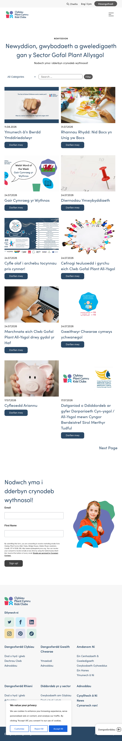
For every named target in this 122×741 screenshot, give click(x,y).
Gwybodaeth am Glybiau (56, 695)
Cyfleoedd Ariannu (20, 405)
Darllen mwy (16, 144)
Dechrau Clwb (13, 661)
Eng (83, 4)
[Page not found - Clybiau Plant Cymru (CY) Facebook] (21, 622)
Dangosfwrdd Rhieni (18, 686)
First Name (10, 525)
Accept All (58, 728)
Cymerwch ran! (87, 705)
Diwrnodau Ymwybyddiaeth (85, 200)
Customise (19, 728)
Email (7, 507)
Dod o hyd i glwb (14, 656)
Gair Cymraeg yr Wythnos (27, 200)
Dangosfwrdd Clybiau (19, 646)
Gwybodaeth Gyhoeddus (92, 665)
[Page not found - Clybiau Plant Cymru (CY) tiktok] (32, 633)
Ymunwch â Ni (85, 675)
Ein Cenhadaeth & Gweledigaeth (88, 658)
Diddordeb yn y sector (56, 686)
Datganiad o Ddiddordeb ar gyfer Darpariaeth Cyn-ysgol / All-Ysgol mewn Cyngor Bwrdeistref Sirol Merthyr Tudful (87, 416)
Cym (89, 4)
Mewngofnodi (105, 3)
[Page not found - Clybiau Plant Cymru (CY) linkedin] (32, 622)
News (80, 700)
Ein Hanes (83, 670)
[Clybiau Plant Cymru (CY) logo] (17, 14)
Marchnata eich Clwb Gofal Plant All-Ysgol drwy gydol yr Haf (29, 337)
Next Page (108, 447)
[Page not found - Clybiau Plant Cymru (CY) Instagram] (10, 633)
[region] (38, 717)
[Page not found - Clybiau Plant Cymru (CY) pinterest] (21, 633)
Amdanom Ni (86, 646)
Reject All (39, 728)
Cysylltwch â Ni (87, 695)
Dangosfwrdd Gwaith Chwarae (55, 648)
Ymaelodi (46, 661)
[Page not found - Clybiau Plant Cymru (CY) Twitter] (10, 622)
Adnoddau (10, 665)
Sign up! (13, 563)
